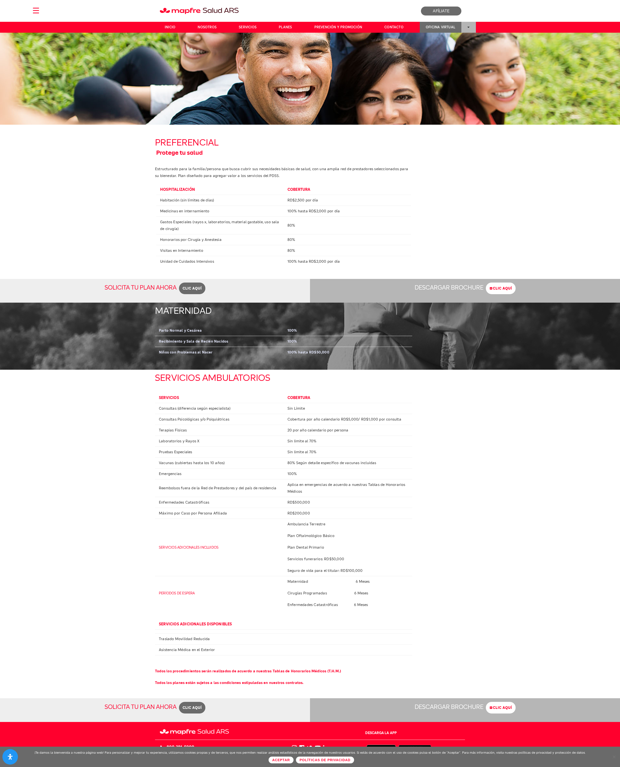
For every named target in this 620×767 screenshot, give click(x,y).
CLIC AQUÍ (192, 288)
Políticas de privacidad (325, 760)
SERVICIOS (247, 27)
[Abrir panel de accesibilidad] (10, 757)
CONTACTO (393, 27)
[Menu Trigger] (36, 10)
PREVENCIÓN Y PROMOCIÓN (338, 27)
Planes (285, 27)
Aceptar (281, 760)
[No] (614, 756)
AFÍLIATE (441, 11)
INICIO (170, 27)
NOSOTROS (207, 27)
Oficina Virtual (440, 27)
